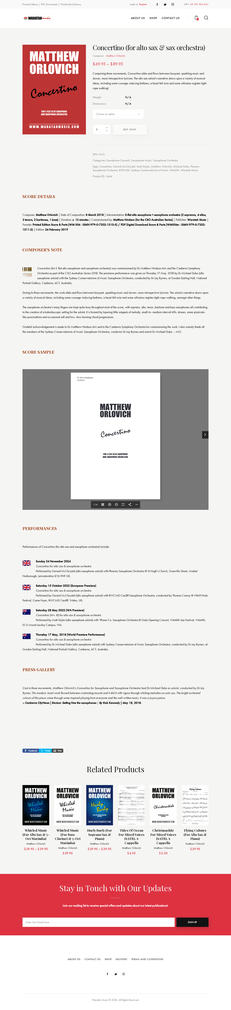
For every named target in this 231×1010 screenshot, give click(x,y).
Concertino (105, 166)
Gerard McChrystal (124, 166)
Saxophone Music (141, 160)
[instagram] (173, 4)
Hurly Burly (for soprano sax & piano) (99, 834)
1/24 (95, 504)
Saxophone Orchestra (165, 160)
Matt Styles (143, 166)
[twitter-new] (165, 4)
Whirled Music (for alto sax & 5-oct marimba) (35, 834)
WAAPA (174, 170)
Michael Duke (181, 166)
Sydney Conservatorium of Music (149, 170)
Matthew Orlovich (161, 166)
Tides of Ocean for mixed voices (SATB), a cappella (131, 836)
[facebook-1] (157, 4)
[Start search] (206, 18)
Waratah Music (189, 170)
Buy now (129, 129)
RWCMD (124, 170)
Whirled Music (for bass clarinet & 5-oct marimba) (67, 836)
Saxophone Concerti (118, 160)
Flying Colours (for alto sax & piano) (195, 834)
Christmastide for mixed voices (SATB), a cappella (163, 836)
